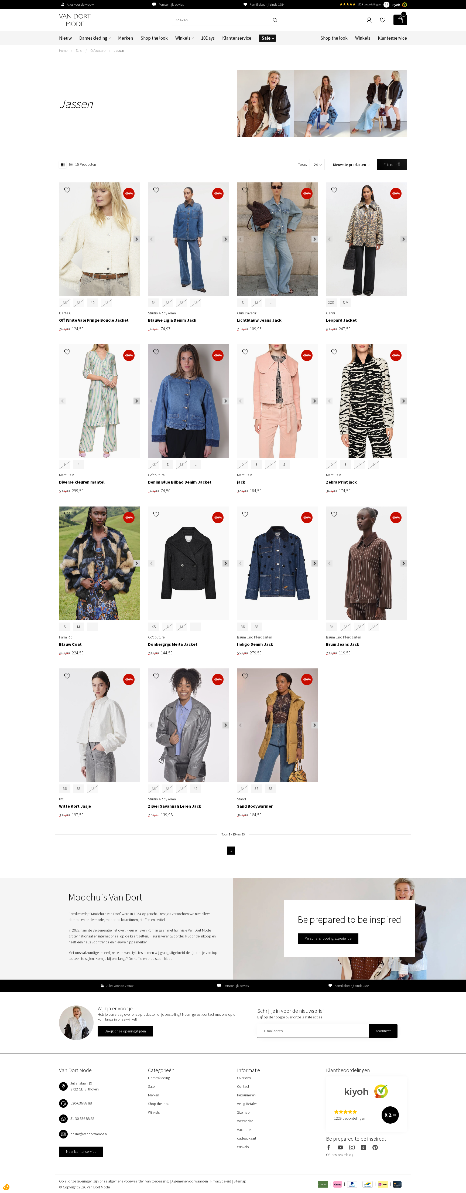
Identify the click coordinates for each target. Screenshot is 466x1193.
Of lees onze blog (339, 1154)
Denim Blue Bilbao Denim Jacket (179, 482)
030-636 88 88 (81, 1103)
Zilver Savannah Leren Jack (174, 806)
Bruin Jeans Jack (342, 644)
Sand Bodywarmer (255, 806)
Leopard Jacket (341, 320)
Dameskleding (93, 38)
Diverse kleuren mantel (82, 482)
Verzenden (245, 1121)
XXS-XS (331, 305)
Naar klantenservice (81, 1151)
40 (92, 302)
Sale (266, 38)
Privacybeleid (221, 1181)
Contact (243, 1086)
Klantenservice (236, 38)
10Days (208, 38)
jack (241, 482)
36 (243, 626)
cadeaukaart (246, 1138)
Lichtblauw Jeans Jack (259, 320)
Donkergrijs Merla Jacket (172, 644)
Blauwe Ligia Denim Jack (172, 320)
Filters (389, 164)
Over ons (244, 1077)
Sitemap (243, 1112)
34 (154, 302)
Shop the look (154, 38)
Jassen (119, 50)
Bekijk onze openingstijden (125, 1031)
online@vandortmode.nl (89, 1133)
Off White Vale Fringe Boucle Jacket (94, 320)
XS (154, 626)
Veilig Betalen (247, 1103)
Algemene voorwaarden (190, 1181)
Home (63, 50)
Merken (125, 38)
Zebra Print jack (341, 482)
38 (256, 626)
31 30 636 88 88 (82, 1118)
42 (195, 788)
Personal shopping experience (328, 938)
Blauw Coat (70, 644)
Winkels (182, 38)
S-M (345, 302)
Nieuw (65, 38)
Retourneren (246, 1095)
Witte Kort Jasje (75, 806)
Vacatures (244, 1129)
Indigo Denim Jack (255, 644)
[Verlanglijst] (382, 20)
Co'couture (97, 50)
